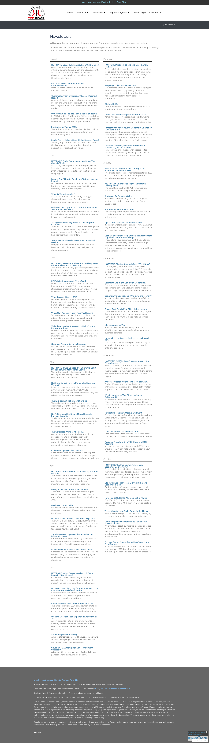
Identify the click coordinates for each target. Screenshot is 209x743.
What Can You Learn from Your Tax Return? (72, 313)
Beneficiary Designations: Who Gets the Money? (128, 296)
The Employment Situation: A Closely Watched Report (74, 97)
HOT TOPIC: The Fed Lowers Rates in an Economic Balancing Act (124, 466)
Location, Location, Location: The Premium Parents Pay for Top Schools (125, 146)
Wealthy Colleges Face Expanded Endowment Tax (74, 618)
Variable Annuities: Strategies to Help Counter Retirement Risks (73, 327)
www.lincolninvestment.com (117, 689)
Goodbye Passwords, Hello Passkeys (68, 344)
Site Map (37, 732)
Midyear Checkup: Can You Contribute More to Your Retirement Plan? (74, 208)
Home (69, 12)
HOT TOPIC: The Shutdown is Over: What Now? (127, 264)
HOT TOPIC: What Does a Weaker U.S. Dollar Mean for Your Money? (72, 574)
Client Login (139, 12)
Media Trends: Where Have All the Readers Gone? (75, 140)
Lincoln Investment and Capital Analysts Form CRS (103, 2)
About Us (81, 12)
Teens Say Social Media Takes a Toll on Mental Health (73, 241)
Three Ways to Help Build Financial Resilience (127, 511)
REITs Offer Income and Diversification (69, 281)
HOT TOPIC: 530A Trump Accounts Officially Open (75, 65)
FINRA (96, 689)
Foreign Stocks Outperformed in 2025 (69, 489)
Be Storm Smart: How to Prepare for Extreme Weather (73, 384)
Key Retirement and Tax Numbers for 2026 (72, 603)
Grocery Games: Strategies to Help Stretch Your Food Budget (127, 543)
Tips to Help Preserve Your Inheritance (123, 222)
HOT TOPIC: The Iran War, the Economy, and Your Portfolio (74, 472)
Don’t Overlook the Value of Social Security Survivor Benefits (71, 415)
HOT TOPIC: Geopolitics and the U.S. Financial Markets (126, 66)
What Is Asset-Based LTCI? (64, 297)
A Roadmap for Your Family (64, 634)
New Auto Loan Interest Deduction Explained (73, 518)
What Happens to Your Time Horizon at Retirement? (123, 396)
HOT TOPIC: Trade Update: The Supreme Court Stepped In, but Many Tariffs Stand (73, 369)
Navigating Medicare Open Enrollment (123, 413)
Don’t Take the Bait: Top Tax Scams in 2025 (125, 114)
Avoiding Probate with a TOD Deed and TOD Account (126, 443)
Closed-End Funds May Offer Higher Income (126, 309)
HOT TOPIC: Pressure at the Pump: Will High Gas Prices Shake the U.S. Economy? (74, 264)
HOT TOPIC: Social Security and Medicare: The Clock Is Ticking (73, 162)
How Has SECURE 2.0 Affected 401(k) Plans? (126, 498)
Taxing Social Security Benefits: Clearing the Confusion (72, 223)
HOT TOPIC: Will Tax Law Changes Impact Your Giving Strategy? (127, 362)
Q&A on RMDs (111, 104)
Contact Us (155, 12)
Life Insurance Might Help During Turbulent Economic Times (126, 484)
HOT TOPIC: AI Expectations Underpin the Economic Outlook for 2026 (125, 169)
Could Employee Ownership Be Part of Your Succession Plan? (126, 523)
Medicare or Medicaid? (62, 505)
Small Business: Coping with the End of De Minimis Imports (72, 535)
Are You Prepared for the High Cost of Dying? (126, 382)
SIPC (102, 689)
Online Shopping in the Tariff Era (66, 450)
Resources (97, 12)
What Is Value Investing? (63, 194)
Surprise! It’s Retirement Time (119, 209)
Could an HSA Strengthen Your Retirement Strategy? (72, 649)
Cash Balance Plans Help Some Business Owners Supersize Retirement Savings (128, 237)
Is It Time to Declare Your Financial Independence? (67, 84)
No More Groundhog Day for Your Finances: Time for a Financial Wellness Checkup (74, 589)
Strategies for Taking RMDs (64, 127)
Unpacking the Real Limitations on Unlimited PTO (127, 339)
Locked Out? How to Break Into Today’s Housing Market (74, 180)
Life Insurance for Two (115, 325)
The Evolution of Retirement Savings (69, 401)
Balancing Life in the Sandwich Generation (125, 283)
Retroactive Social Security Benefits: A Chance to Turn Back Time (128, 129)
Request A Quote (117, 12)
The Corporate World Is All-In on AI (67, 432)
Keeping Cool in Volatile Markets (120, 85)
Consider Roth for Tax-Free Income (121, 431)
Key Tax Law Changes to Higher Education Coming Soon (125, 185)
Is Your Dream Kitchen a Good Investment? (72, 549)
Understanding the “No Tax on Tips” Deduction (74, 114)
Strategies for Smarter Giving (118, 196)
